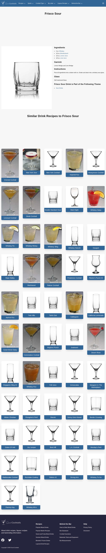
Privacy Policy (87, 527)
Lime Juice (63, 58)
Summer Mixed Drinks (42, 537)
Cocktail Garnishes (65, 534)
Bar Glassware (64, 530)
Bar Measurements (65, 540)
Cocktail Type (40, 3)
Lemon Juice (64, 55)
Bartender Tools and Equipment (69, 537)
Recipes (21, 3)
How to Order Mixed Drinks (67, 527)
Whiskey (61, 51)
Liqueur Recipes (62, 3)
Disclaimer (86, 530)
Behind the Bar (76, 3)
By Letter (50, 3)
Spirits (29, 3)
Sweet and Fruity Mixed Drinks (45, 534)
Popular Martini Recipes (43, 530)
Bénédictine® (64, 53)
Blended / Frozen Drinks (43, 540)
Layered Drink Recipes (42, 544)
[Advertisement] (53, 32)
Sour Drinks (59, 88)
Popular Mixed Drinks (42, 527)
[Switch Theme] (103, 3)
